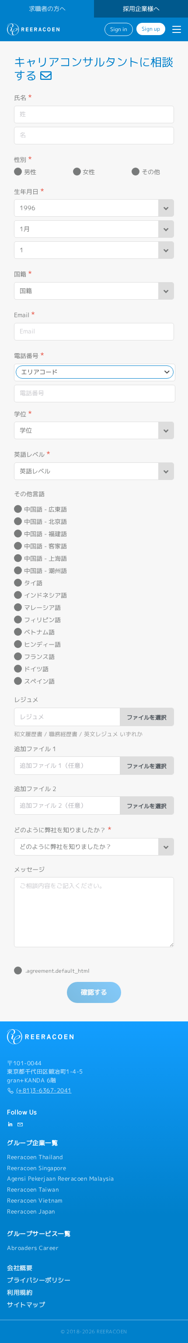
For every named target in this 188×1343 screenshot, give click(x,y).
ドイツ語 (36, 669)
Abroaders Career (33, 1248)
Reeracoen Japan (31, 1211)
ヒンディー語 (42, 644)
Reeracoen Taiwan (33, 1189)
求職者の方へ (47, 8)
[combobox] (95, 372)
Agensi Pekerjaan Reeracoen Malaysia (60, 1178)
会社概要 (19, 1268)
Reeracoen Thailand (35, 1157)
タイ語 (33, 583)
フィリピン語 (42, 620)
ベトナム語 (39, 632)
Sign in (118, 29)
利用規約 (19, 1292)
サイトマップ (26, 1304)
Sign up (151, 28)
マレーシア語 (42, 607)
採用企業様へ (141, 8)
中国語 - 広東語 (45, 509)
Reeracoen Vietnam (35, 1200)
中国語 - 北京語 (45, 521)
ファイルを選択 (147, 717)
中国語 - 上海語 (45, 558)
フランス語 (39, 656)
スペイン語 (39, 681)
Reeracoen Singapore (36, 1168)
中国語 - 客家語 (45, 546)
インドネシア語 (45, 595)
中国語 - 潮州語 (45, 570)
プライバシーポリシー (38, 1280)
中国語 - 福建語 (45, 534)
